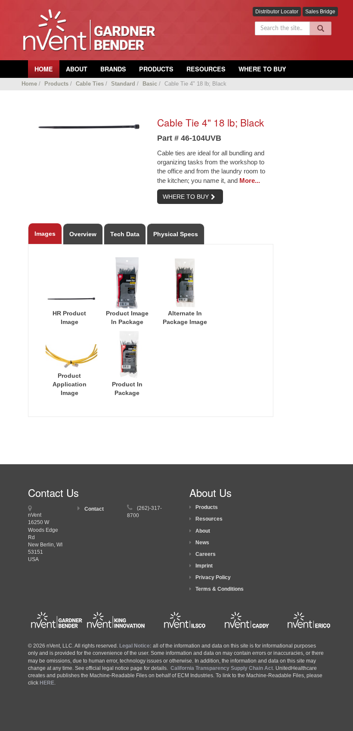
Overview (82, 234)
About (202, 531)
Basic (149, 83)
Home (29, 83)
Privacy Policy (213, 577)
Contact (94, 509)
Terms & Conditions (219, 589)
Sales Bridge (320, 12)
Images (45, 233)
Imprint (204, 566)
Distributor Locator (276, 12)
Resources (206, 69)
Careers (205, 554)
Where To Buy (262, 69)
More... (249, 180)
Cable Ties (90, 83)
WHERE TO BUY (186, 196)
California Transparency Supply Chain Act (221, 668)
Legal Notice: (136, 646)
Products (156, 69)
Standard (123, 83)
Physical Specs (175, 234)
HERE (47, 683)
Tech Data (124, 234)
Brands (113, 69)
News (202, 543)
